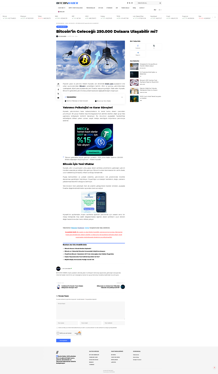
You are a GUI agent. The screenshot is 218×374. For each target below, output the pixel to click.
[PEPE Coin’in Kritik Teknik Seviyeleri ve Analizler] (134, 99)
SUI (140, 76)
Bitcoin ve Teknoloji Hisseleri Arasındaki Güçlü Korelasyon (85, 251)
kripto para (109, 84)
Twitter (86, 228)
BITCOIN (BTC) (62, 26)
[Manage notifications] (214, 367)
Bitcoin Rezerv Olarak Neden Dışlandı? (78, 248)
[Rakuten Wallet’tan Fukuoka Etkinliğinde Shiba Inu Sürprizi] (134, 91)
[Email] (58, 98)
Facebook (81, 228)
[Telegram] (132, 3)
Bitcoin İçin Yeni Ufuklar (104, 101)
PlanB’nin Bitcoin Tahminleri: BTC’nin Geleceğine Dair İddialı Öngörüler (89, 254)
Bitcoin (82, 86)
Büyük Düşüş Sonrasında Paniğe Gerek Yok (79, 259)
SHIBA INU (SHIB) (143, 92)
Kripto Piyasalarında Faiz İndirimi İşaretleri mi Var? (82, 257)
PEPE (141, 100)
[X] (130, 3)
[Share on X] (58, 94)
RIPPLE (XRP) (142, 84)
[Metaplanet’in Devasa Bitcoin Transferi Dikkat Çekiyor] (134, 66)
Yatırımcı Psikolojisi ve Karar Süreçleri (77, 101)
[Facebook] (128, 3)
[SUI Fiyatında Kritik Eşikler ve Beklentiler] (134, 74)
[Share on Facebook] (58, 90)
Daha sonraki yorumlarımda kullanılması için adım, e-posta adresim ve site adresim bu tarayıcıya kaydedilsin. (87, 327)
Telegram (74, 228)
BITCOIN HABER (62, 36)
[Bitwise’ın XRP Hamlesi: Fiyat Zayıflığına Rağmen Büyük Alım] (134, 82)
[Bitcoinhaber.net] (67, 3)
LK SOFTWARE (112, 372)
